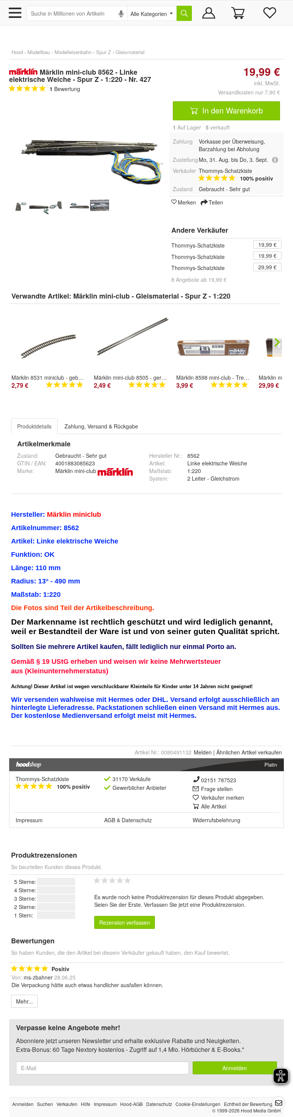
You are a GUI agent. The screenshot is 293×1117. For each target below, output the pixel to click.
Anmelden (234, 1068)
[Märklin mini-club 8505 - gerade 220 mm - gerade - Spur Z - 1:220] (131, 340)
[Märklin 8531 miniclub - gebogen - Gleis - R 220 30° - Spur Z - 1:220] (48, 346)
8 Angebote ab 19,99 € (199, 279)
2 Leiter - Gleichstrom (213, 478)
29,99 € (267, 267)
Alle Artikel (213, 806)
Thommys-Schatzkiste (198, 245)
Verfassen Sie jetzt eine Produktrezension (194, 904)
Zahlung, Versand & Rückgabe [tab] (101, 426)
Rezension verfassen (124, 922)
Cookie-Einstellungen (198, 1104)
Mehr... (24, 1001)
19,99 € (267, 244)
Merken (187, 201)
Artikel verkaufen (249, 752)
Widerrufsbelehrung (216, 820)
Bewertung (65, 89)
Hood (17, 52)
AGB (109, 820)
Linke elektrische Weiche (217, 463)
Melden (203, 752)
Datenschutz (137, 820)
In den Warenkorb (231, 110)
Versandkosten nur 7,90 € (249, 92)
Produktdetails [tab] (34, 426)
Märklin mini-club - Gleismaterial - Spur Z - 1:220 (151, 296)
